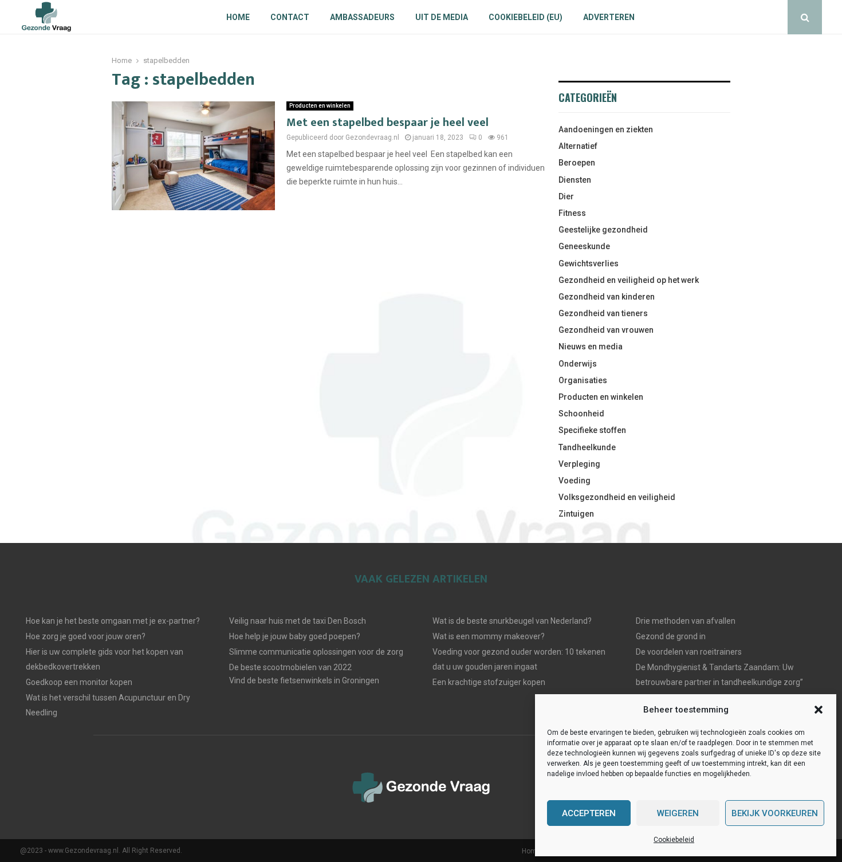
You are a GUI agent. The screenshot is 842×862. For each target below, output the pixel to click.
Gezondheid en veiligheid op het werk (628, 280)
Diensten (574, 179)
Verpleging (579, 464)
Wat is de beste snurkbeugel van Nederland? (512, 620)
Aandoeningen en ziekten (605, 129)
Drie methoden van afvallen (685, 620)
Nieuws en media (590, 346)
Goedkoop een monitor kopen (79, 682)
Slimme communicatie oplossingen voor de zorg (316, 651)
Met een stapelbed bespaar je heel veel (387, 122)
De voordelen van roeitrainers (689, 651)
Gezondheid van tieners (603, 313)
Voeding (574, 480)
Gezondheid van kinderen (606, 296)
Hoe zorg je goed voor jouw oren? (85, 636)
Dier (566, 196)
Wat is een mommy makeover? (488, 636)
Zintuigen (576, 513)
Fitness (572, 213)
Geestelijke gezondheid (603, 229)
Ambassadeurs (362, 17)
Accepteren (589, 813)
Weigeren (678, 813)
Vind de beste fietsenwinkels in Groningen (304, 680)
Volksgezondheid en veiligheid (616, 497)
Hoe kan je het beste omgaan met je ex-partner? (113, 620)
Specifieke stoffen (592, 430)
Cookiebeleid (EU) (525, 17)
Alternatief (577, 146)
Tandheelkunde (587, 447)
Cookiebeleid (674, 840)
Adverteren (609, 17)
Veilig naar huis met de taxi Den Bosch (297, 620)
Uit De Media (441, 17)
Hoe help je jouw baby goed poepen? (294, 636)
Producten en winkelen (320, 106)
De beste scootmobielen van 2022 (290, 667)
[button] (818, 709)
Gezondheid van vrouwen (606, 329)
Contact (289, 17)
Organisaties (582, 380)
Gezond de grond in (671, 636)
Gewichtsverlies (588, 263)
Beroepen (576, 162)
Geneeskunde (584, 246)
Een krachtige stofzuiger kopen (488, 682)
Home (238, 17)
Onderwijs (577, 363)
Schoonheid (581, 413)
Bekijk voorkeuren (774, 813)
